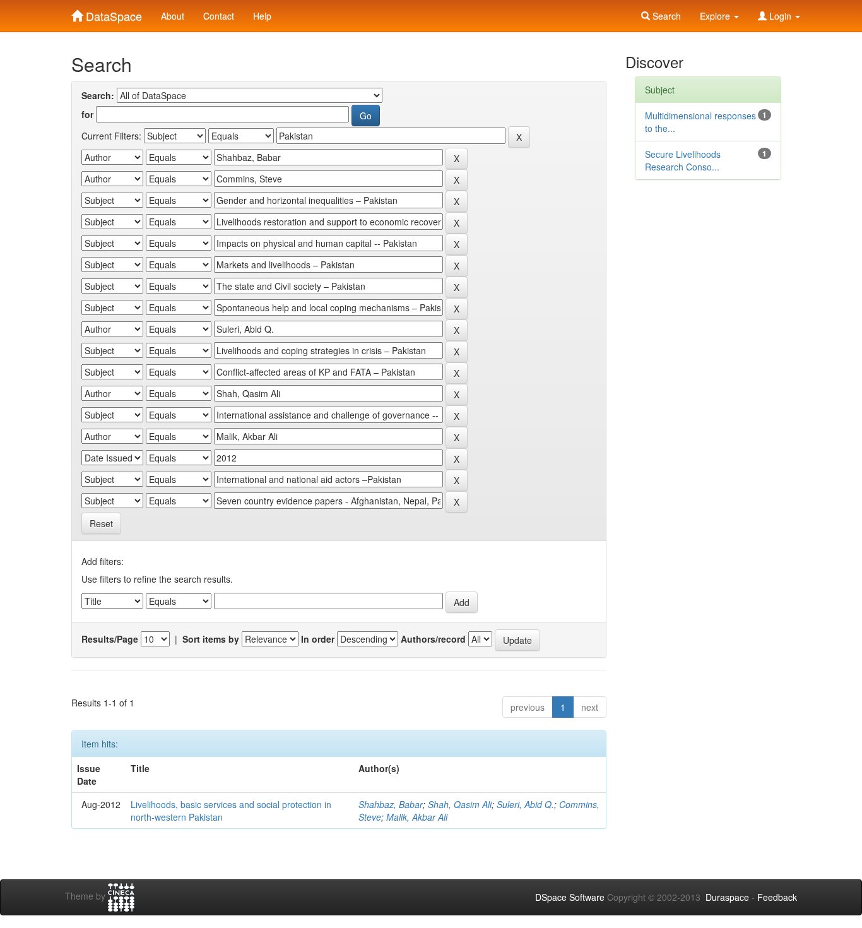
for (87, 114)
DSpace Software (570, 897)
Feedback (777, 897)
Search (665, 15)
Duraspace (727, 897)
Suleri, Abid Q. (525, 804)
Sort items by (210, 639)
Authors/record (433, 639)
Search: (97, 95)
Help (262, 15)
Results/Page (109, 639)
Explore (716, 15)
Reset (101, 523)
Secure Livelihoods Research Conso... (683, 160)
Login (780, 15)
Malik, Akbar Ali (416, 817)
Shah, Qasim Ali (460, 804)
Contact (218, 15)
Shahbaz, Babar (390, 804)
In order (317, 639)
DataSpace (112, 13)
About (172, 15)
